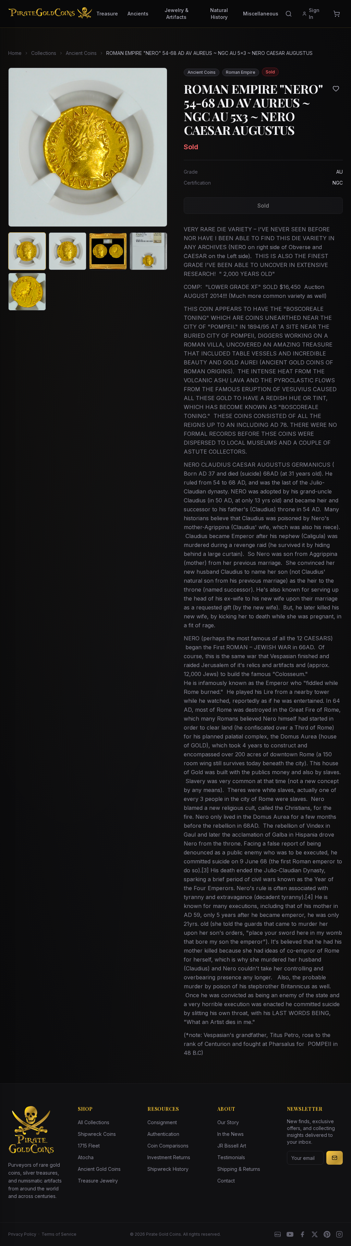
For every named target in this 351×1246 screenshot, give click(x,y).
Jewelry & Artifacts (177, 13)
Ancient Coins (81, 53)
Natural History (219, 13)
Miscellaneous (260, 13)
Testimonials (231, 1157)
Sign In (314, 13)
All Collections (93, 1122)
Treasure (107, 13)
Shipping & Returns (238, 1169)
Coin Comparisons (168, 1146)
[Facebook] (302, 1234)
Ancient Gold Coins (99, 1169)
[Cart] (336, 14)
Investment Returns (168, 1157)
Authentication (163, 1134)
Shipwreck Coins (97, 1134)
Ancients (138, 13)
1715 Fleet (89, 1146)
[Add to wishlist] (336, 88)
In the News (230, 1134)
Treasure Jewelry (98, 1181)
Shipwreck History (168, 1169)
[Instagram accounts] (339, 1234)
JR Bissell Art (231, 1146)
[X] (314, 1234)
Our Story (228, 1122)
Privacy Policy (22, 1234)
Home (15, 53)
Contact (226, 1181)
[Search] (288, 14)
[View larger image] (87, 147)
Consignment (162, 1122)
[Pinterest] (327, 1234)
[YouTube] (290, 1234)
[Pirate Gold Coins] (50, 14)
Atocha (86, 1157)
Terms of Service (58, 1234)
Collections (43, 53)
